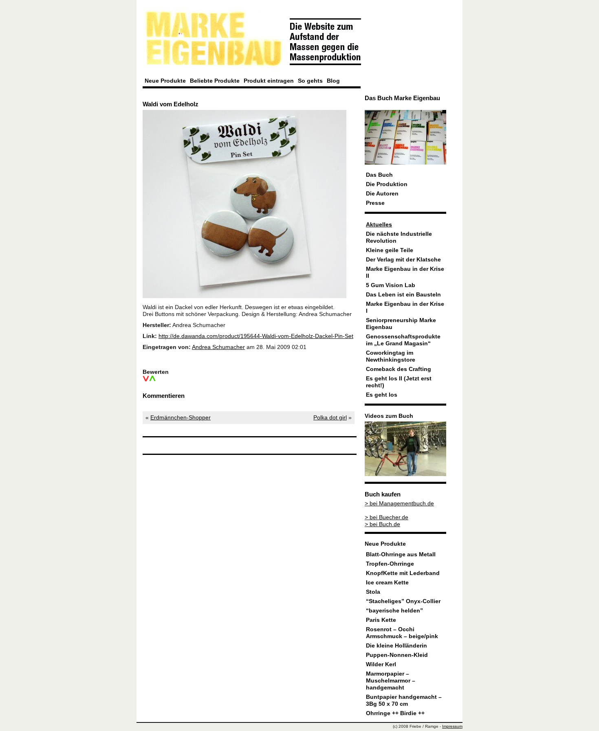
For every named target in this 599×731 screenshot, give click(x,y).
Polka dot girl (330, 418)
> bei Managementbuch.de (399, 504)
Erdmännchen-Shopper (180, 418)
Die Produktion (386, 184)
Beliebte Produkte (215, 80)
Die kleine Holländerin (396, 646)
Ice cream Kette (387, 583)
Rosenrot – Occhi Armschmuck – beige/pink (402, 632)
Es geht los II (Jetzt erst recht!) (399, 382)
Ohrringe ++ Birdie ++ (395, 713)
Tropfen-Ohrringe (390, 564)
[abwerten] (146, 378)
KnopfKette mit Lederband (403, 573)
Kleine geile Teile (389, 250)
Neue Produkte (165, 80)
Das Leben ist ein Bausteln (403, 295)
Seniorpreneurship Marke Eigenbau (401, 323)
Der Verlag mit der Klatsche (403, 260)
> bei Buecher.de (386, 517)
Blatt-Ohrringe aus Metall (401, 554)
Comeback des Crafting (398, 369)
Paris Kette (381, 620)
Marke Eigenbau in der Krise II (405, 272)
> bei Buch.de (382, 524)
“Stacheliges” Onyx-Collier (403, 601)
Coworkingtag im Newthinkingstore (390, 356)
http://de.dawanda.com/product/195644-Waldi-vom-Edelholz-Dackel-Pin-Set (256, 336)
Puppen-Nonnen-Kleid (397, 655)
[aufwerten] (152, 378)
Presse (375, 203)
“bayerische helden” (394, 611)
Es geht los (381, 395)
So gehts (310, 80)
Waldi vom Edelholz (170, 104)
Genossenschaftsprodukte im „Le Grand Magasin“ (403, 340)
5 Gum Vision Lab (390, 285)
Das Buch (379, 175)
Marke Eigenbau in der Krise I (405, 307)
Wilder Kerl (381, 664)
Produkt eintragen (269, 80)
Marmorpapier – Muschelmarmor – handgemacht (390, 681)
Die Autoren (382, 194)
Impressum (452, 726)
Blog (333, 80)
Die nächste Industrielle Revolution (399, 237)
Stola (373, 592)
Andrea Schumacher (218, 347)
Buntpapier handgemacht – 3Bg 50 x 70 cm (404, 700)
